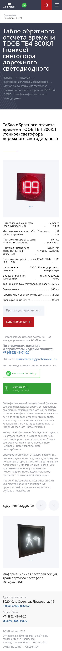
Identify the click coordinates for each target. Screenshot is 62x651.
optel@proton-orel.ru (15, 620)
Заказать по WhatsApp (24, 373)
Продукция (25, 77)
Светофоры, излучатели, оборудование (26, 81)
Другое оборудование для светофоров (26, 86)
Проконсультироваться (22, 310)
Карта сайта (40, 642)
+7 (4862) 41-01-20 (13, 18)
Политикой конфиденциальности (19, 640)
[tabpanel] (31, 187)
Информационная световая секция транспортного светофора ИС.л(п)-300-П (30, 578)
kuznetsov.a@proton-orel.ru (36, 359)
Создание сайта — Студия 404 (20, 646)
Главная (9, 77)
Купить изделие (16, 322)
